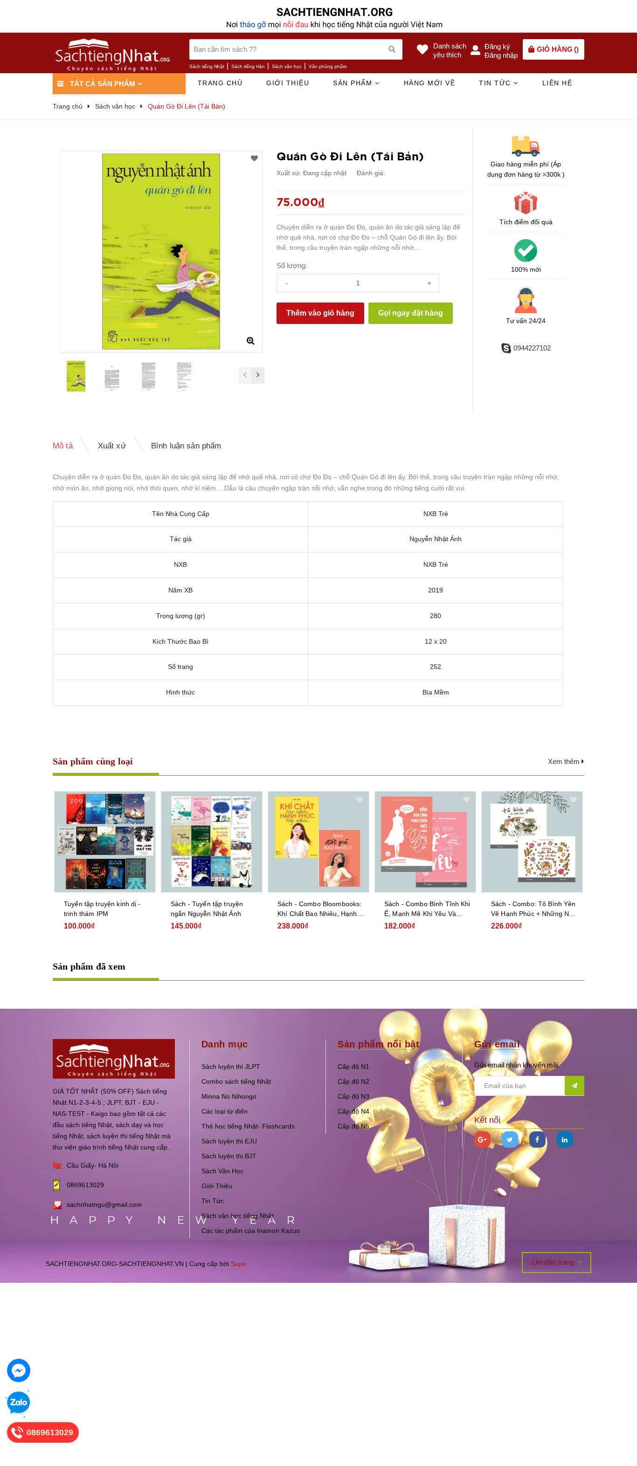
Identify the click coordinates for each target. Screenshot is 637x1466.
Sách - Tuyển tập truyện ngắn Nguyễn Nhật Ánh (207, 908)
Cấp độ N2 (353, 1081)
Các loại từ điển (224, 1111)
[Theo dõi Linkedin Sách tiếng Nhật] (565, 1139)
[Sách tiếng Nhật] (114, 1058)
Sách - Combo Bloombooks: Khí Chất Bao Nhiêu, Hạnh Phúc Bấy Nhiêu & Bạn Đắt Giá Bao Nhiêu (319, 909)
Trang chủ (220, 83)
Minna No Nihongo (228, 1096)
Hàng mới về (430, 83)
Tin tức (496, 83)
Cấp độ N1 (353, 1066)
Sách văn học (287, 66)
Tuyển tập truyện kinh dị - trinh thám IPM (102, 908)
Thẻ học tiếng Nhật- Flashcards (248, 1126)
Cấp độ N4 (353, 1111)
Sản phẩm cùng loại (93, 761)
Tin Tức (212, 1200)
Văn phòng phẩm (327, 66)
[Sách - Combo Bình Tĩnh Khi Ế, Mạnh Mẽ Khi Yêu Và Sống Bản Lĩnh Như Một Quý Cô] (425, 842)
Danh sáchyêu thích (449, 50)
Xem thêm (565, 761)
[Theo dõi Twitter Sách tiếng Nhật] (510, 1139)
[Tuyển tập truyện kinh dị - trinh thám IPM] (105, 842)
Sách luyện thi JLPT (230, 1066)
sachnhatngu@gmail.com (104, 1204)
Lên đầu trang (553, 1262)
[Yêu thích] (254, 158)
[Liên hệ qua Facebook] (18, 1370)
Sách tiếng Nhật (206, 66)
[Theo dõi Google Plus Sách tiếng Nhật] (482, 1139)
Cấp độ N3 (353, 1096)
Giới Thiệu (216, 1186)
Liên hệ (557, 83)
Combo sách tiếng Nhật (236, 1081)
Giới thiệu (287, 83)
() (558, 49)
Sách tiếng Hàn (248, 66)
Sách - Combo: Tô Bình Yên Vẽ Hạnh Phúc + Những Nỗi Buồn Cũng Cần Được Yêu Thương (533, 909)
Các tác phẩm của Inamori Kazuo (250, 1230)
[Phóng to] (250, 340)
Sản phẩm (354, 83)
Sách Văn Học (222, 1171)
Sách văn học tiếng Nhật (237, 1215)
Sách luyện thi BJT (228, 1156)
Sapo (238, 1263)
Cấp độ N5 (353, 1126)
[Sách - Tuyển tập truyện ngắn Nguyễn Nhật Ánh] (211, 842)
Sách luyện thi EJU (229, 1141)
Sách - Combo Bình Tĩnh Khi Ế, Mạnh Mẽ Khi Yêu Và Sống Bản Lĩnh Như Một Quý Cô (427, 909)
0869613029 (85, 1185)
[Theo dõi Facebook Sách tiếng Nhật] (537, 1139)
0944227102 (532, 348)
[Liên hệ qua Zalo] (18, 1403)
